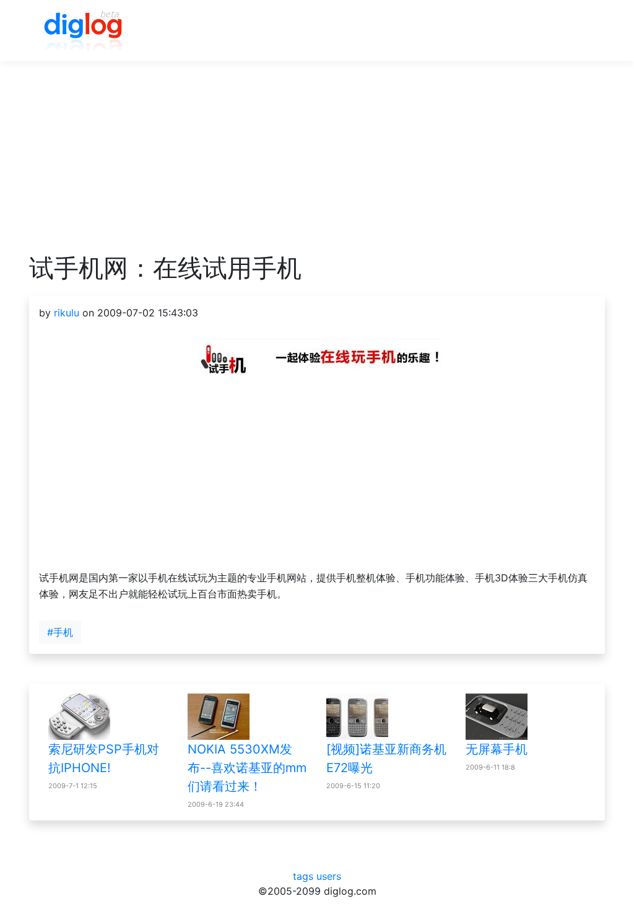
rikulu (66, 312)
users (328, 876)
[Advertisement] (317, 166)
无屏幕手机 (497, 749)
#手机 (60, 632)
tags (303, 876)
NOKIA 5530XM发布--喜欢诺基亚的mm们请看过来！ (247, 768)
